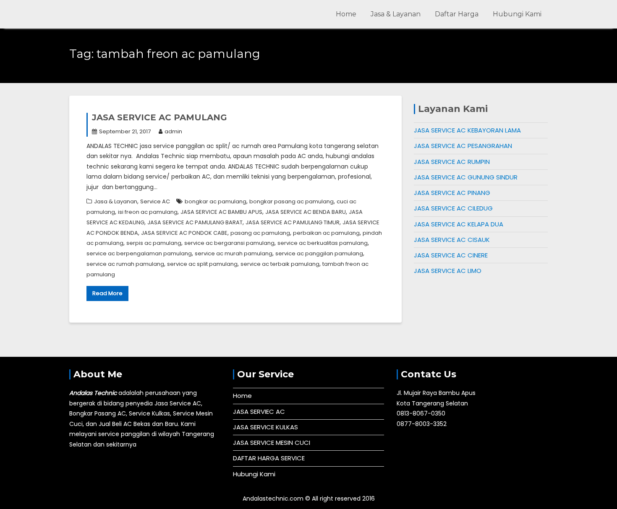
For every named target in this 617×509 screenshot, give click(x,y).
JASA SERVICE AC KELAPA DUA (458, 224)
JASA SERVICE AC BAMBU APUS (221, 212)
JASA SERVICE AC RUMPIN (452, 161)
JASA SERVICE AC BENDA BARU (305, 212)
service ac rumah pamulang (125, 264)
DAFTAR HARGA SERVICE (269, 458)
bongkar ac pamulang (215, 201)
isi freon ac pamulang (148, 212)
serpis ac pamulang (153, 243)
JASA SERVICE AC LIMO (447, 270)
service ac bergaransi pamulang (229, 243)
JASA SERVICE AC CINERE (451, 255)
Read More (107, 293)
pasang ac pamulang (260, 233)
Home (346, 14)
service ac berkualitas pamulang (322, 243)
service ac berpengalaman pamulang (139, 253)
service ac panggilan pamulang (319, 253)
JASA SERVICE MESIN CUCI (271, 442)
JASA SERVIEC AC (259, 411)
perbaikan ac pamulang (326, 233)
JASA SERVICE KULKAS (265, 427)
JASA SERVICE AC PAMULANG (159, 117)
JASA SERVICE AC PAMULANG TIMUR (293, 222)
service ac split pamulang (202, 264)
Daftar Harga (456, 14)
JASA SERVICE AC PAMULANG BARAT (195, 222)
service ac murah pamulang (233, 253)
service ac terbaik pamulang (280, 264)
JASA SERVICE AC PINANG (452, 192)
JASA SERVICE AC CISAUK (452, 239)
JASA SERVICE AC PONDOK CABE (184, 233)
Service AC (155, 201)
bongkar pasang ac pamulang (291, 201)
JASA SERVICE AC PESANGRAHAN (463, 145)
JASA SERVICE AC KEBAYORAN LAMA (467, 130)
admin (173, 131)
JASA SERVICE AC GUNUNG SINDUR (466, 177)
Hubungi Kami (517, 14)
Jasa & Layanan (396, 14)
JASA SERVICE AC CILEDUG (453, 208)
